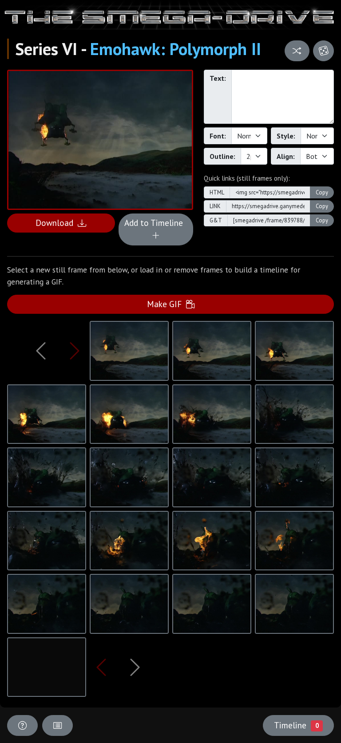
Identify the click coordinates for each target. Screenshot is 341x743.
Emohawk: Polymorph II (175, 49)
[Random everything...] (323, 50)
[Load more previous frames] (41, 351)
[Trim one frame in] (74, 351)
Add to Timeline (155, 222)
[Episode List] (57, 725)
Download (57, 222)
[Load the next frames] (135, 667)
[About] (22, 725)
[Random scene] (297, 50)
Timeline (296, 725)
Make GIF (166, 303)
